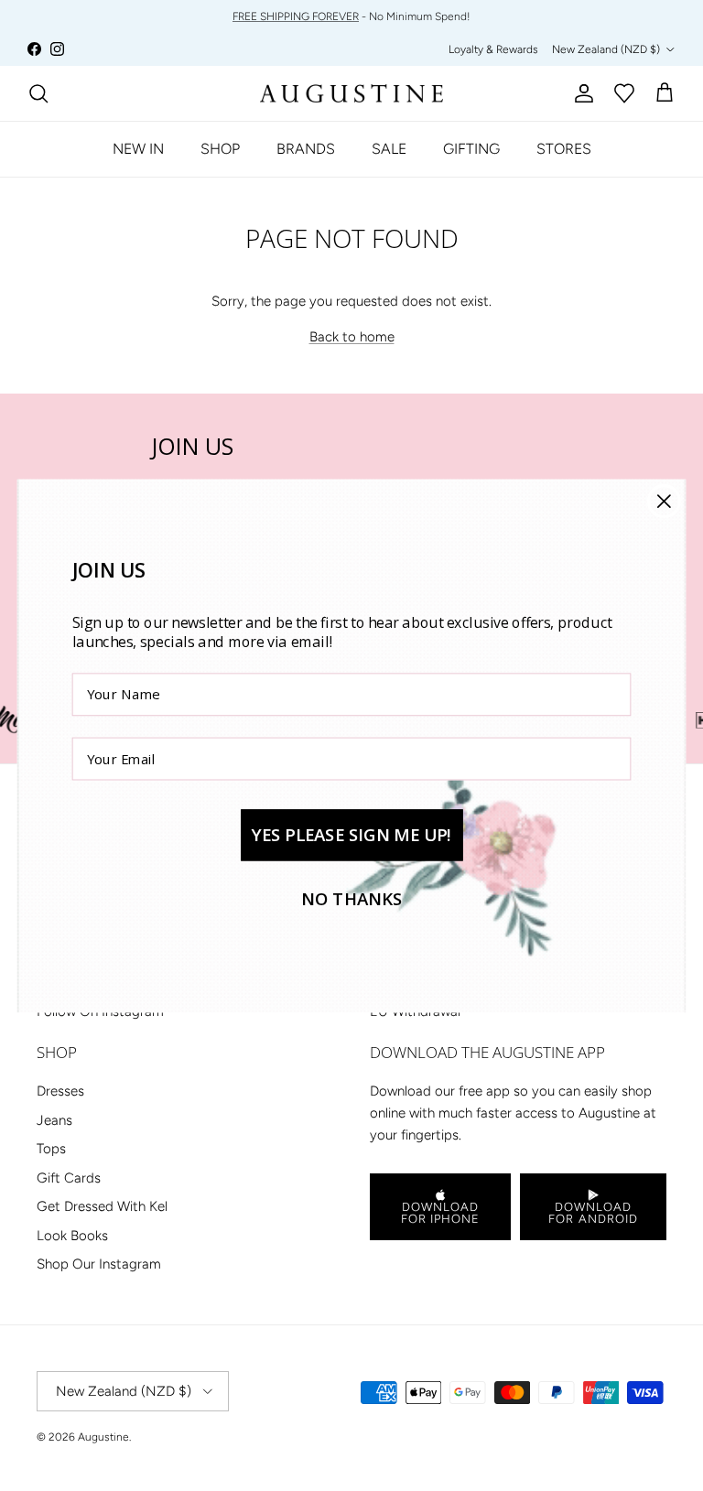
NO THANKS (352, 898)
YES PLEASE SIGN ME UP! (351, 834)
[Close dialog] (664, 501)
